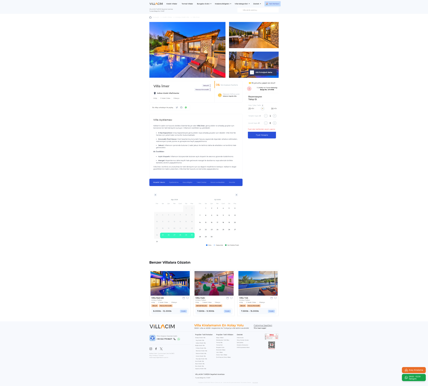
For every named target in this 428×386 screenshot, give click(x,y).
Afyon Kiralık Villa (199, 363)
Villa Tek (243, 298)
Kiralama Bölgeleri (222, 4)
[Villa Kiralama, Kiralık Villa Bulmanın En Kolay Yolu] (156, 3)
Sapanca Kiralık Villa (200, 368)
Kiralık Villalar (171, 4)
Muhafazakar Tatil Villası (222, 340)
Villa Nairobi (157, 298)
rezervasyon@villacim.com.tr (158, 357)
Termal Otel (219, 345)
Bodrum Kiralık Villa (201, 353)
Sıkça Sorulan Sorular (243, 340)
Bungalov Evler (220, 347)
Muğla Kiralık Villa (200, 345)
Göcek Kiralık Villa (201, 356)
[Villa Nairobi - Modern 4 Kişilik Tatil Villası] (170, 283)
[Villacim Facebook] (156, 348)
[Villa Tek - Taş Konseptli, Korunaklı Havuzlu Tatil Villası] (258, 283)
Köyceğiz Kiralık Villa (201, 358)
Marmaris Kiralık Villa (201, 350)
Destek (256, 4)
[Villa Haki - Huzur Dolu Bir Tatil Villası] (214, 283)
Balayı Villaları (220, 337)
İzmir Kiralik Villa (199, 361)
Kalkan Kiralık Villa (201, 343)
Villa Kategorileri (241, 4)
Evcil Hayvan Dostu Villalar (223, 357)
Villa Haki (200, 298)
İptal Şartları (240, 342)
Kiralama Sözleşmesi (242, 345)
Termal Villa (219, 342)
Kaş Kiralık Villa (200, 340)
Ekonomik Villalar (220, 350)
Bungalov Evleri (203, 4)
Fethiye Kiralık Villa (201, 348)
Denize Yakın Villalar (221, 354)
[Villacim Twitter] (161, 348)
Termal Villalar (187, 4)
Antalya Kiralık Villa (200, 337)
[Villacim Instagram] (150, 348)
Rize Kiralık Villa (199, 366)
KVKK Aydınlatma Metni (243, 347)
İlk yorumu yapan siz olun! (263, 83)
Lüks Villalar (219, 352)
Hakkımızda (240, 337)
